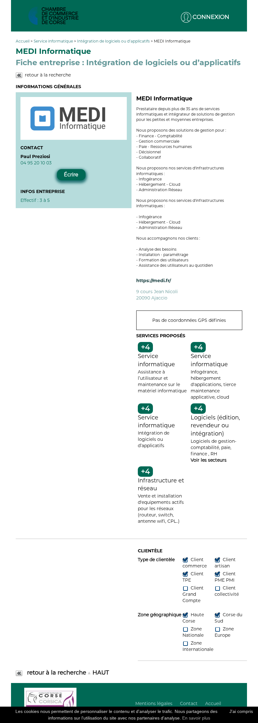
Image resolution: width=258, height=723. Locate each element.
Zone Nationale (193, 632)
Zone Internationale (197, 646)
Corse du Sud (228, 618)
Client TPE (193, 577)
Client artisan (225, 563)
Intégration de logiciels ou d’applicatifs (114, 41)
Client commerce (194, 563)
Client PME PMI (225, 577)
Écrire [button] (71, 175)
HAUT (101, 672)
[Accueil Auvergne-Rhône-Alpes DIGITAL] (53, 15)
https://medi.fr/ (153, 280)
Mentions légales (153, 703)
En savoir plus (196, 717)
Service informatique (54, 41)
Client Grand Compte (193, 594)
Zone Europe (224, 632)
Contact (189, 703)
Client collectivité (227, 591)
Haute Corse (193, 618)
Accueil (23, 41)
